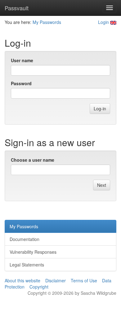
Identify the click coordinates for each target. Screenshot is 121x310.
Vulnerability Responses (33, 252)
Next (101, 185)
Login (103, 22)
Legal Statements (27, 264)
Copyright (38, 287)
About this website (22, 280)
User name (22, 60)
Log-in (100, 108)
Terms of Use (84, 280)
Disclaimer (55, 280)
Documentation (24, 239)
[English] (113, 22)
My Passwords (47, 22)
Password (21, 83)
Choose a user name (32, 160)
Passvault (17, 8)
